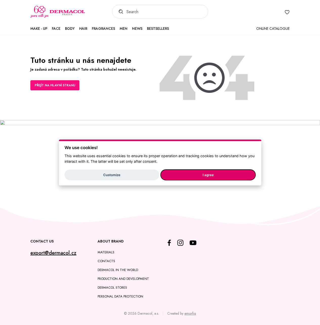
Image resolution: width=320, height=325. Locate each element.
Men (123, 28)
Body (70, 28)
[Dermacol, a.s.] (57, 12)
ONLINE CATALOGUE (273, 28)
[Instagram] (180, 243)
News (137, 28)
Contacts (106, 261)
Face (56, 28)
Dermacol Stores (112, 287)
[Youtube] (193, 243)
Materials (106, 252)
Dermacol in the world (118, 269)
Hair (83, 28)
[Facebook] (169, 243)
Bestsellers (158, 28)
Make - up (38, 28)
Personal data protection (120, 296)
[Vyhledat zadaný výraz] (119, 11)
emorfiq (190, 313)
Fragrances (103, 28)
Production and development (123, 278)
